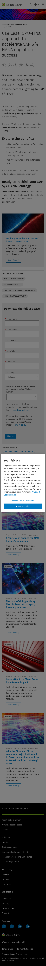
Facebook (4, 926)
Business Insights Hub (17, 808)
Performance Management (15, 296)
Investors (6, 879)
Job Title (10, 351)
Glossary (5, 903)
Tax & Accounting (9, 847)
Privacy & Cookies (25, 949)
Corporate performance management (20, 290)
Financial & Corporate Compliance (17, 857)
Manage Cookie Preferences (23, 500)
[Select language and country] (36, 4)
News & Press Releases (12, 825)
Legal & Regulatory (10, 862)
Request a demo (9, 908)
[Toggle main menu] (42, 4)
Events (5, 830)
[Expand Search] (30, 4)
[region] (23, 483)
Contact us (6, 899)
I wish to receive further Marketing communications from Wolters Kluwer (20, 389)
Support (5, 913)
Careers (5, 874)
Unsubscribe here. (21, 410)
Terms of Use (7, 949)
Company (10, 340)
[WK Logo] (11, 934)
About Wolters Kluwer (11, 820)
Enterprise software (12, 284)
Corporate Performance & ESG (15, 852)
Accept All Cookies (23, 506)
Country (9, 372)
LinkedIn (20, 926)
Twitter (12, 926)
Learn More (12, 260)
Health (5, 842)
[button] (4, 65)
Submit (10, 436)
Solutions (6, 837)
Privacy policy (20, 425)
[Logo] (13, 4)
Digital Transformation (14, 279)
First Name (11, 319)
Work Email (11, 362)
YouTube (28, 926)
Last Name (11, 330)
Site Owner (6, 884)
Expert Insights (8, 869)
